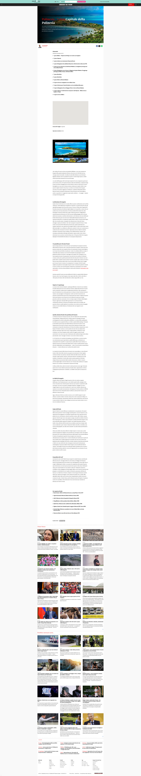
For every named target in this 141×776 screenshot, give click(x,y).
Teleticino (94, 762)
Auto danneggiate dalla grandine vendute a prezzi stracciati (47, 743)
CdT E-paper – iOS (85, 764)
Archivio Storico (62, 762)
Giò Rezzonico (45, 45)
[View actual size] (84, 141)
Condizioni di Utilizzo (96, 768)
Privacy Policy (71, 773)
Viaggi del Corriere (52, 765)
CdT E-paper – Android (85, 765)
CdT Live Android (84, 762)
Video (39, 761)
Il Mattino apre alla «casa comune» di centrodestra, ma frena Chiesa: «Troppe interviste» (70, 748)
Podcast (39, 762)
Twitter (72, 764)
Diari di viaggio (62, 520)
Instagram (72, 762)
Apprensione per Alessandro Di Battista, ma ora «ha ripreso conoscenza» (69, 753)
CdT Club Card (51, 764)
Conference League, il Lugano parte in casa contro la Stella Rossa (92, 748)
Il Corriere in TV (62, 765)
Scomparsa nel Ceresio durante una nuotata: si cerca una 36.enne (70, 743)
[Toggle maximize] (87, 141)
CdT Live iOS (84, 761)
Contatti (50, 761)
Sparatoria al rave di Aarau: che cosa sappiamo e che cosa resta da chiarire (92, 752)
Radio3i (94, 764)
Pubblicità (50, 762)
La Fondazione (95, 761)
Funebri (50, 768)
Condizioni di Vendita (96, 769)
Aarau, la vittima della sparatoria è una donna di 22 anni (92, 743)
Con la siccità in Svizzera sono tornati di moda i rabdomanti (48, 752)
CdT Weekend (62, 761)
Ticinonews (94, 765)
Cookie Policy (77, 773)
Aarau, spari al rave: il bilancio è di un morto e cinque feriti (48, 748)
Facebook (72, 761)
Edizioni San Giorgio (63, 764)
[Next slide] (86, 149)
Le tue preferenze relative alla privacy (85, 773)
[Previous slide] (55, 149)
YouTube (72, 765)
